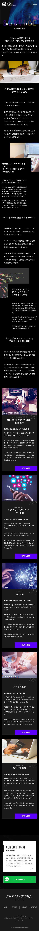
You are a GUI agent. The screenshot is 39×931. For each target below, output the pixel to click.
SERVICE (24, 907)
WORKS (14, 907)
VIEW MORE (26, 468)
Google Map (19, 920)
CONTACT (34, 907)
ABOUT (5, 907)
